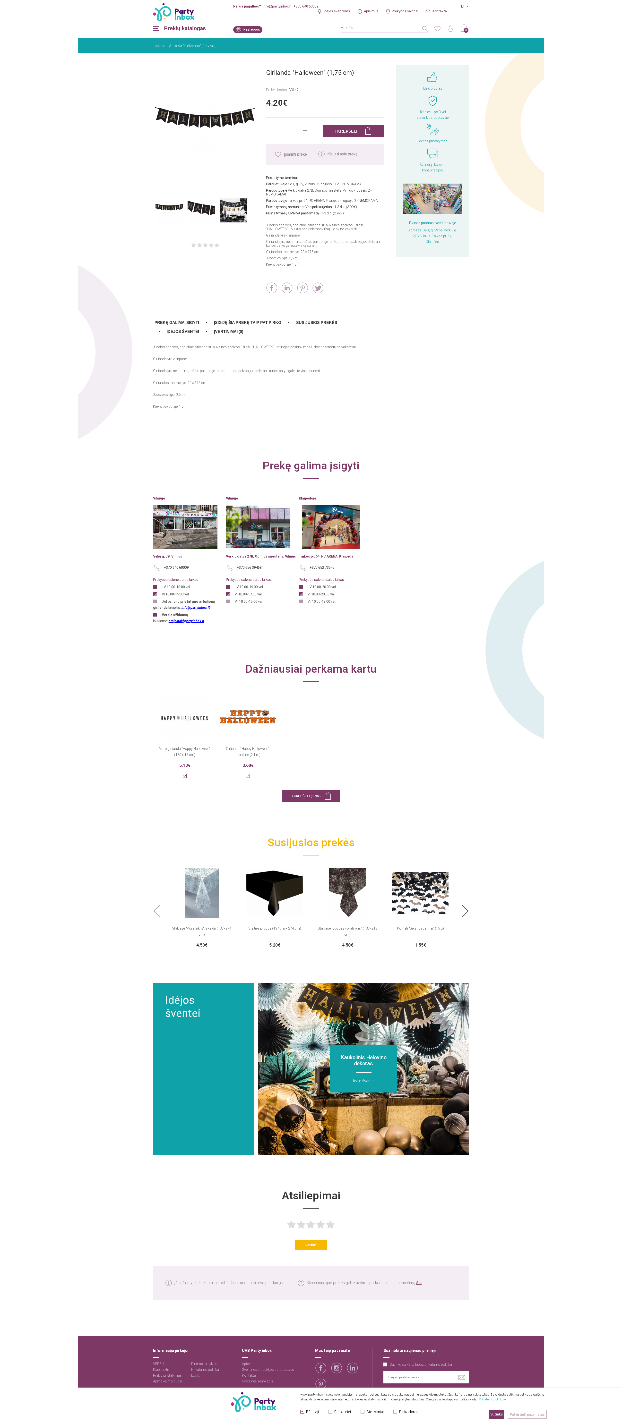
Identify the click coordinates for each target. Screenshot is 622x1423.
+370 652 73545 (322, 567)
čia (419, 1282)
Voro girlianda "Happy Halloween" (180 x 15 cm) (184, 752)
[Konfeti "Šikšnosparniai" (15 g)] (420, 890)
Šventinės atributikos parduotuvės (268, 1370)
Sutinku (496, 1414)
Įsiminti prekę (295, 154)
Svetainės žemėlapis (257, 1381)
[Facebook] (271, 288)
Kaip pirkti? (161, 1370)
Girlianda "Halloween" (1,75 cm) (192, 45)
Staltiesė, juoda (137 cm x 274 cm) (274, 928)
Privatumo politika (205, 1370)
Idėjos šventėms (337, 11)
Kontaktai (440, 11)
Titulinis (159, 45)
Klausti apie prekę (342, 154)
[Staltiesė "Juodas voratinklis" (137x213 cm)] (347, 890)
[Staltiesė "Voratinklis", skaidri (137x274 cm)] (201, 890)
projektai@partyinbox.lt (186, 621)
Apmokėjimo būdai (167, 1381)
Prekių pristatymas (167, 1375)
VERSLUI (159, 1364)
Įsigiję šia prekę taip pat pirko (247, 323)
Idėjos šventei (183, 332)
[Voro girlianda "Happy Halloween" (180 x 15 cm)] (184, 715)
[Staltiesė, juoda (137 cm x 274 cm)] (274, 890)
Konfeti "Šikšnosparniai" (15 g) (420, 928)
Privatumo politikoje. (492, 1399)
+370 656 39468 (249, 567)
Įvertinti (311, 1245)
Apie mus (371, 11)
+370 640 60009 (306, 6)
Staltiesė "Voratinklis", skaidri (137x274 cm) (201, 931)
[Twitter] (318, 288)
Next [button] (465, 911)
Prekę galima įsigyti (177, 323)
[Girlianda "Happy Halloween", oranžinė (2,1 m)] (247, 715)
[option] (201, 906)
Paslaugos (251, 29)
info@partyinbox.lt (277, 6)
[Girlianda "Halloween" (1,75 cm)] (205, 128)
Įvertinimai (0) (228, 332)
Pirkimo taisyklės (204, 1364)
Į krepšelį (306, 796)
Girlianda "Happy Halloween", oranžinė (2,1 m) (248, 752)
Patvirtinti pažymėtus (527, 1414)
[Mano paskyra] (450, 28)
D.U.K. (195, 1375)
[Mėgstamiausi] (437, 28)
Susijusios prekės (316, 323)
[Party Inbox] (173, 12)
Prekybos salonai (405, 11)
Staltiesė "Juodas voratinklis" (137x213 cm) (347, 931)
